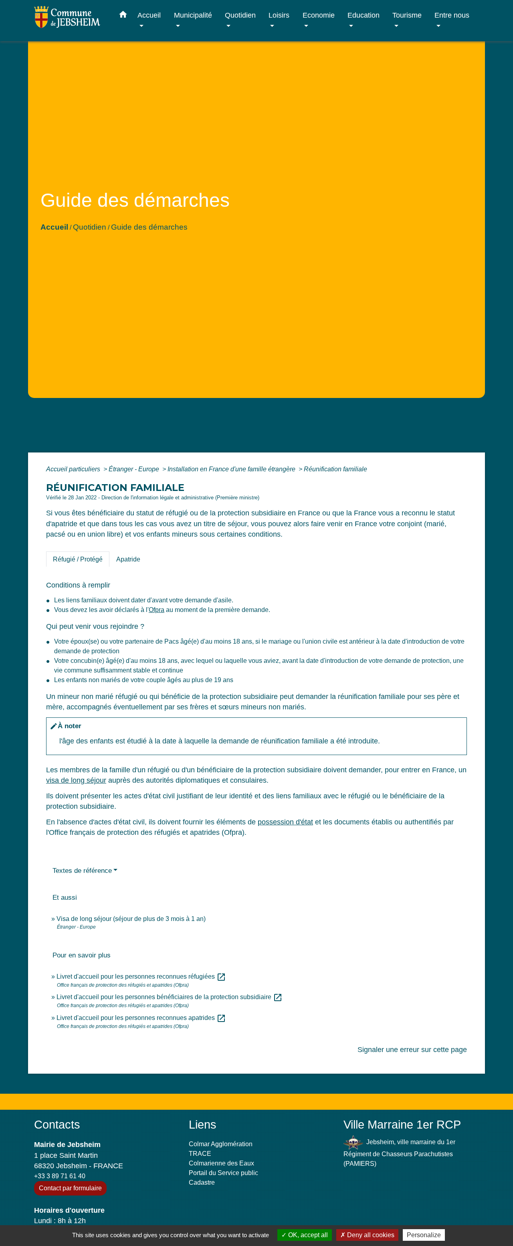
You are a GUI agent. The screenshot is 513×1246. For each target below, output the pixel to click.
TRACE (200, 1153)
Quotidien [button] (240, 15)
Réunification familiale (335, 469)
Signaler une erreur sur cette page (412, 1050)
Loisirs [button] (279, 15)
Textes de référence (82, 870)
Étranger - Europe (135, 469)
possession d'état (285, 822)
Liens (202, 1124)
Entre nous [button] (451, 15)
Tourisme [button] (407, 15)
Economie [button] (319, 15)
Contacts (57, 1124)
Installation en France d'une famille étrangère (232, 469)
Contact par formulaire (70, 1188)
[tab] (77, 559)
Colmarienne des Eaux (221, 1163)
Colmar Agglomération (220, 1144)
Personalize (424, 1235)
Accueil (54, 227)
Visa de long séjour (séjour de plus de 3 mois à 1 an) (131, 918)
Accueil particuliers (74, 469)
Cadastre (202, 1182)
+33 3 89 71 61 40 (59, 1176)
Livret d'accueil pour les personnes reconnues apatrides (141, 1017)
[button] (123, 16)
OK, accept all (307, 1235)
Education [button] (363, 15)
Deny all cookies (369, 1235)
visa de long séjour (76, 780)
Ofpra (156, 609)
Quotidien (89, 227)
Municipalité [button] (193, 15)
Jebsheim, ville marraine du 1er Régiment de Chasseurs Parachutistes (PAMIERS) (399, 1153)
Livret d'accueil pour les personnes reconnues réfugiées (141, 976)
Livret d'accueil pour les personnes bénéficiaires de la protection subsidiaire (170, 997)
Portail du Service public (223, 1172)
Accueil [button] (149, 15)
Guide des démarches (149, 227)
